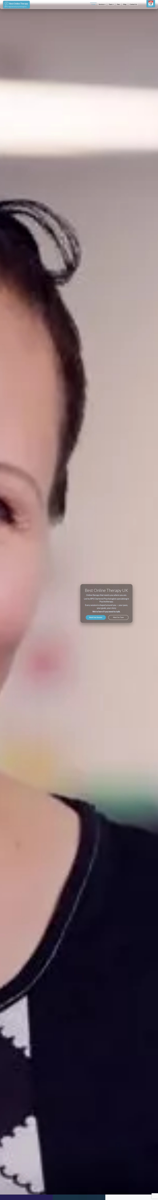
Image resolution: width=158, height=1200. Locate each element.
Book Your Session (95, 617)
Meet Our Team (118, 617)
